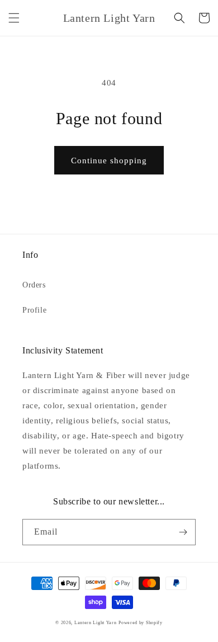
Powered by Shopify (141, 622)
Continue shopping (109, 160)
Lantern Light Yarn (95, 622)
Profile (34, 310)
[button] (14, 18)
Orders (34, 285)
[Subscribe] (182, 532)
